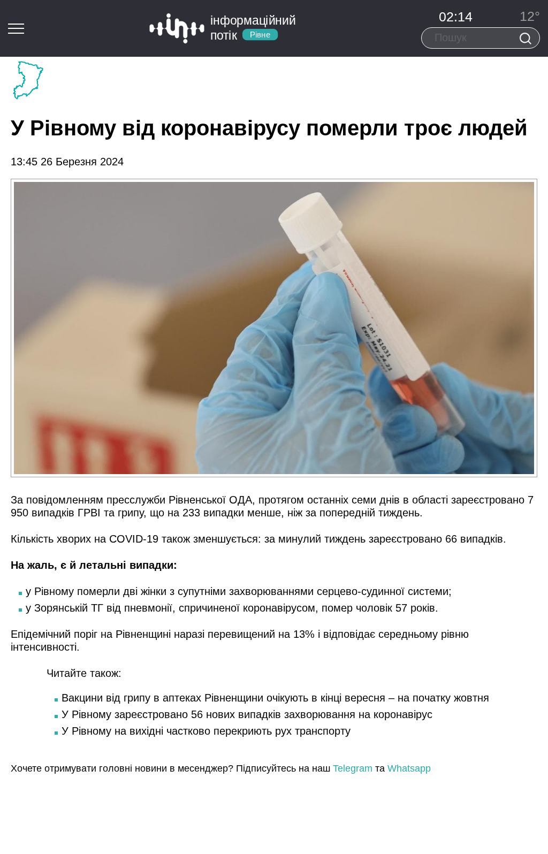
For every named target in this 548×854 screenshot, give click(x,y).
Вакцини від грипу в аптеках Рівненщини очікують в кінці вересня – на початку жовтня (275, 698)
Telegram (352, 768)
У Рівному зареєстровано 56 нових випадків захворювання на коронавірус (247, 714)
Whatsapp (409, 768)
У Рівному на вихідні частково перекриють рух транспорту (206, 731)
